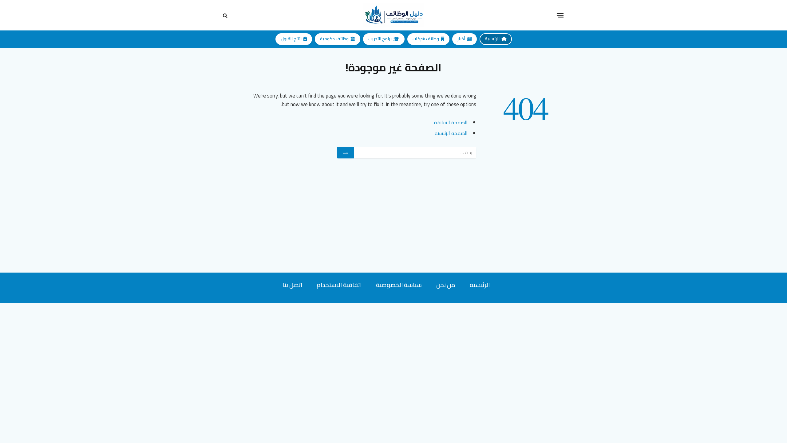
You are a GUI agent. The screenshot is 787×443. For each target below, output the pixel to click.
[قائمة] (560, 15)
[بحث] (226, 15)
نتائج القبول (291, 39)
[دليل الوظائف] (393, 15)
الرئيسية (492, 39)
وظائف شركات (426, 39)
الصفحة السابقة (451, 122)
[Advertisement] (393, 229)
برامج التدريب (380, 39)
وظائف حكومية (334, 39)
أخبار (461, 39)
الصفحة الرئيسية (451, 133)
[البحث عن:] (414, 152)
